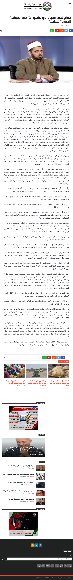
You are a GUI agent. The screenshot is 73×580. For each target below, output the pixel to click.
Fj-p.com (38, 577)
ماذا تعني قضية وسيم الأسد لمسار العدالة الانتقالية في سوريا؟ (18, 474)
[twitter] (66, 30)
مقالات (48, 566)
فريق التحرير (40, 454)
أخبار (61, 25)
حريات (39, 566)
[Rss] (33, 545)
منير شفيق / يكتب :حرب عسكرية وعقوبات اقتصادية (21, 466)
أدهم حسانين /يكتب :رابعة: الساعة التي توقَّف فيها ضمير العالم (18, 491)
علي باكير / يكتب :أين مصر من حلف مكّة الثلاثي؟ (21, 499)
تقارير (61, 566)
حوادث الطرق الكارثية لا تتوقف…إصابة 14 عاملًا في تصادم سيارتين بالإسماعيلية (37, 383)
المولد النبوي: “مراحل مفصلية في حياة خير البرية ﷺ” (21, 482)
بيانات (43, 566)
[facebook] (71, 30)
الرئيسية (69, 566)
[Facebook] (40, 545)
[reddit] (61, 30)
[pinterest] (57, 30)
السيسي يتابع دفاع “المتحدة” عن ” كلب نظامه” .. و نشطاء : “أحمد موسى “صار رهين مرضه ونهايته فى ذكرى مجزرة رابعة (24, 450)
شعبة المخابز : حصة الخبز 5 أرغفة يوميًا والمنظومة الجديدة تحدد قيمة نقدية (59, 383)
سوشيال (57, 566)
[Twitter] (36, 545)
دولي (52, 566)
